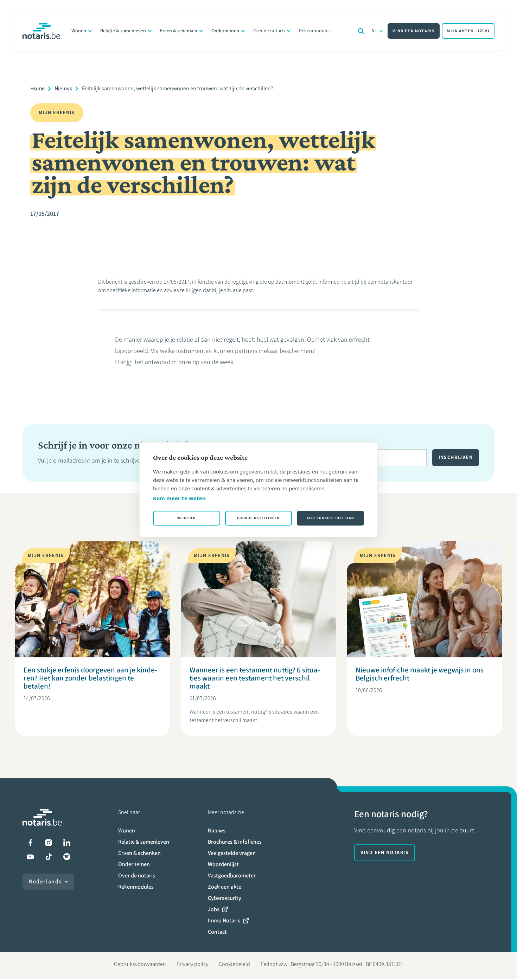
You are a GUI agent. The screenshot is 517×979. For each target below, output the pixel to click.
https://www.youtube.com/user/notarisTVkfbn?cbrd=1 (30, 856)
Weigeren (186, 518)
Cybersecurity (224, 898)
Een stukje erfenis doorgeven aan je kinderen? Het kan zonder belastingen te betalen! (90, 678)
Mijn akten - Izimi (468, 30)
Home (37, 88)
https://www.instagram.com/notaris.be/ (48, 842)
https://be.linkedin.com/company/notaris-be (66, 842)
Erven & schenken (178, 31)
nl (374, 31)
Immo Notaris (224, 920)
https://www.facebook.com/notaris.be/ (30, 842)
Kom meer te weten (179, 498)
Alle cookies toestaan (330, 518)
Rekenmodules (315, 31)
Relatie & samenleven (123, 31)
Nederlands (45, 881)
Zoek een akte (224, 886)
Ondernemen (225, 31)
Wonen (78, 31)
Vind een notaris (413, 30)
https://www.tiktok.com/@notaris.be (48, 856)
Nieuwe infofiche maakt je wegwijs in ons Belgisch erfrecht (420, 674)
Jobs (213, 909)
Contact (217, 931)
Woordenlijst (223, 864)
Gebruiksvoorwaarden (140, 964)
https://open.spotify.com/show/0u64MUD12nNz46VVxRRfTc (66, 856)
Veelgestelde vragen (232, 853)
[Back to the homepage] (41, 30)
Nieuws (63, 88)
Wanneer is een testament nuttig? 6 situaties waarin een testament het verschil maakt (255, 678)
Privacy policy (192, 964)
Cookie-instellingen (258, 518)
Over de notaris (269, 31)
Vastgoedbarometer (232, 875)
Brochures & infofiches (235, 841)
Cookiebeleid (234, 964)
